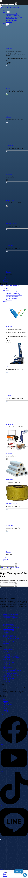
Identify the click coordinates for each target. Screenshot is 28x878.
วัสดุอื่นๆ (8, 552)
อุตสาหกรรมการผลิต (12, 296)
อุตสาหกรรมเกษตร (11, 298)
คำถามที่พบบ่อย (7, 704)
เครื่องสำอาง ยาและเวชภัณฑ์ (14, 295)
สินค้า (4, 301)
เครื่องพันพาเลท (7, 649)
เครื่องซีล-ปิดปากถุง (8, 662)
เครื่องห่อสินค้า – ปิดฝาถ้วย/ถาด (11, 657)
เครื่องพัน (8, 367)
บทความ (5, 559)
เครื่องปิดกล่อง (10, 424)
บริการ (5, 557)
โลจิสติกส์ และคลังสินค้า (13, 293)
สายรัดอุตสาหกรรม (11, 503)
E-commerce (9, 300)
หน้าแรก (5, 288)
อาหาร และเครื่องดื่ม (12, 291)
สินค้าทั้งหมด (9, 326)
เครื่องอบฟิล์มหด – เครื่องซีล (10, 656)
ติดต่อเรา (5, 560)
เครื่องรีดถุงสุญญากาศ (9, 654)
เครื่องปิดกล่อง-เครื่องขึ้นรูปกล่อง (12, 652)
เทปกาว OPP (9, 525)
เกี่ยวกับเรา (6, 702)
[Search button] (16, 565)
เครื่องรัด (8, 395)
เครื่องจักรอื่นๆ (10, 453)
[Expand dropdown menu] (8, 290)
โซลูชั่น (5, 290)
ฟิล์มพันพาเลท (10, 479)
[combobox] (7, 566)
